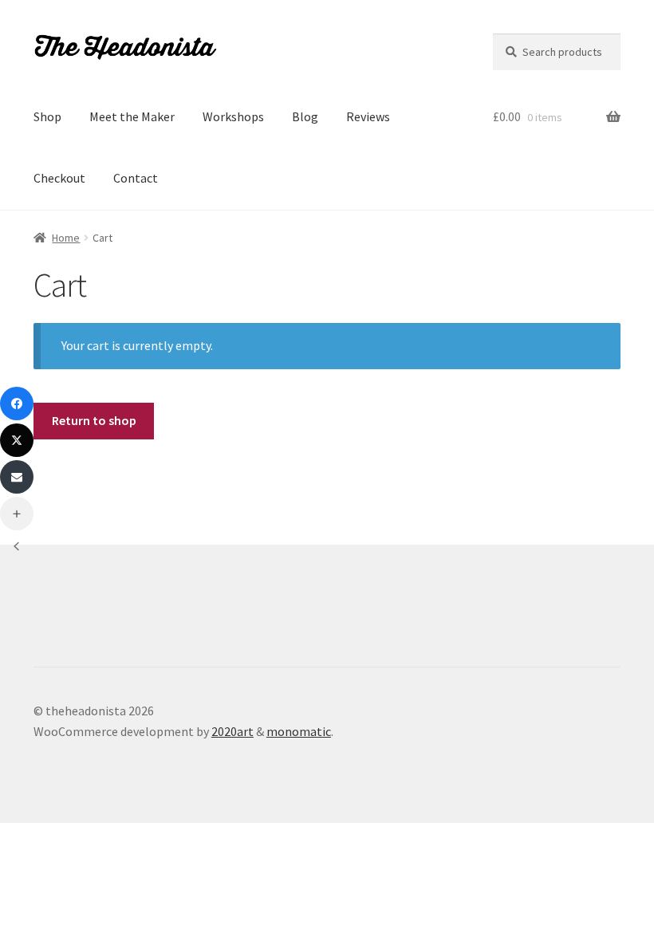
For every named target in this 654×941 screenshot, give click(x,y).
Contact (135, 178)
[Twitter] (16, 440)
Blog (305, 116)
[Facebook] (16, 403)
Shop (47, 116)
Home (66, 237)
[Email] (16, 477)
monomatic (298, 731)
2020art (232, 731)
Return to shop (94, 420)
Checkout (59, 178)
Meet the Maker (132, 116)
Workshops (233, 116)
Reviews (368, 116)
